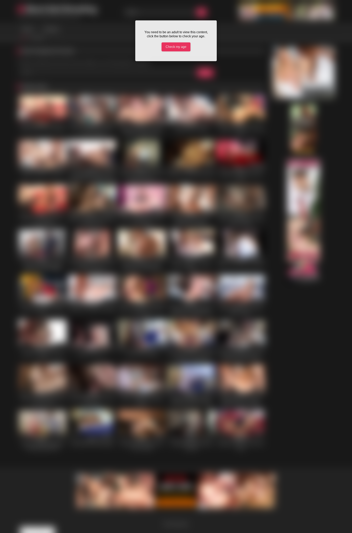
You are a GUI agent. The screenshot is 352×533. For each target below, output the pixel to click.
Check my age (176, 47)
